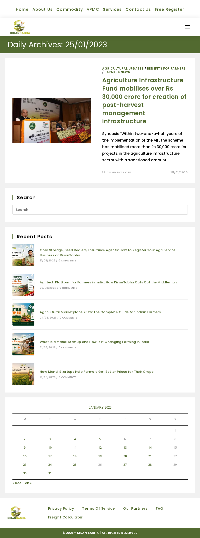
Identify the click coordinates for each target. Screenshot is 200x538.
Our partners (135, 508)
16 (25, 456)
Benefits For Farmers (166, 68)
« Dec (16, 483)
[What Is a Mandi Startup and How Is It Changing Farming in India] (23, 344)
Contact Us (138, 9)
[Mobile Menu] (187, 27)
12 (100, 447)
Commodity (69, 9)
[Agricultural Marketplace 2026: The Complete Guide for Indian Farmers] (23, 314)
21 (150, 456)
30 (25, 473)
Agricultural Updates (123, 68)
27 (125, 465)
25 (75, 465)
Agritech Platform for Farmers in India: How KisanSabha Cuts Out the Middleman (108, 282)
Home (22, 9)
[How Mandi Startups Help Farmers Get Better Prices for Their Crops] (23, 374)
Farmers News (117, 72)
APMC (93, 9)
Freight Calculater (65, 517)
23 (25, 465)
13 (125, 447)
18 (75, 456)
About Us (42, 9)
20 (125, 456)
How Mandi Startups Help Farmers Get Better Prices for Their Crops (96, 371)
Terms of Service (98, 508)
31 (50, 473)
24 (50, 465)
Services (112, 9)
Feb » (27, 483)
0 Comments (67, 260)
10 (50, 447)
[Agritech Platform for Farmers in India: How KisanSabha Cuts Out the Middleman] (23, 285)
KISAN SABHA (88, 533)
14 (150, 447)
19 (100, 456)
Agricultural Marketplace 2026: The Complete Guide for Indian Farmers (100, 312)
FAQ (159, 508)
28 (150, 465)
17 (50, 456)
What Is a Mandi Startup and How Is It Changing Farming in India (94, 342)
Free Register (169, 9)
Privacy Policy (61, 508)
